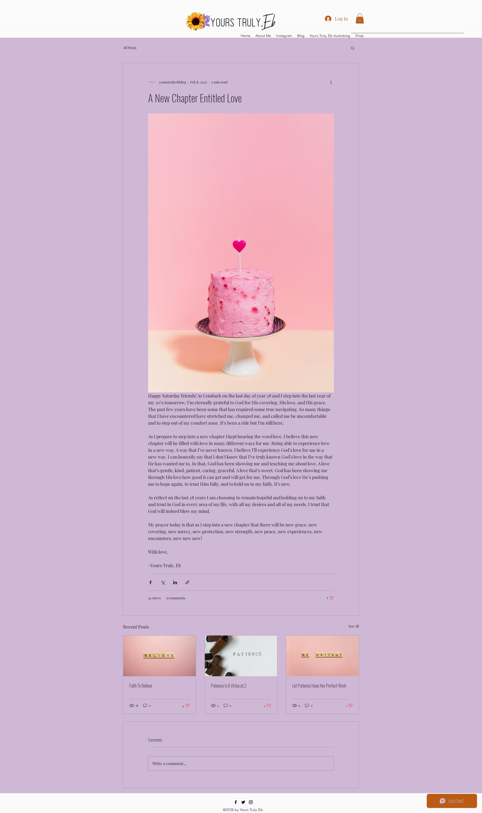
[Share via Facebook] (150, 582)
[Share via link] (187, 582)
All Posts (129, 47)
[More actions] (331, 82)
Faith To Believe (140, 685)
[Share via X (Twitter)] (162, 582)
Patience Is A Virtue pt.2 (229, 685)
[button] (359, 18)
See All (353, 626)
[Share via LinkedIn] (175, 582)
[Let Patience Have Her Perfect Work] (322, 656)
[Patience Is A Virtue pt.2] (241, 656)
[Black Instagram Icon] (250, 802)
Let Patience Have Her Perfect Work (319, 685)
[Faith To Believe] (159, 656)
